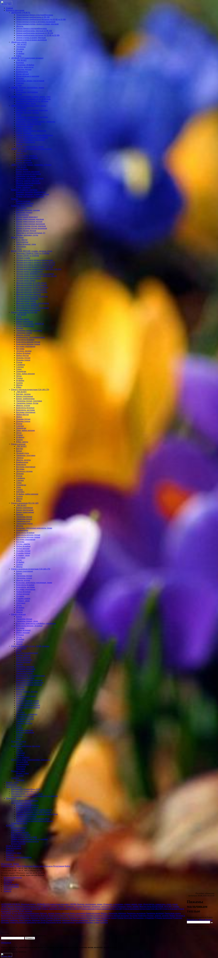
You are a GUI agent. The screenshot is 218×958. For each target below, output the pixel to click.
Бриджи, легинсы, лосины (27, 112)
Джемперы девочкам (25, 666)
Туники (19, 378)
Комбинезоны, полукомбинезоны (30, 337)
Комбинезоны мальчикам (27, 158)
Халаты (19, 383)
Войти (16, 864)
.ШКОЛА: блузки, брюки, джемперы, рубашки (31, 165)
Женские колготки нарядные (28, 294)
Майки (19, 417)
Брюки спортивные (24, 321)
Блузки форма (22, 169)
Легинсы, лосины (23, 351)
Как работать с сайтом (20, 834)
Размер (210, 917)
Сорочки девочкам (24, 723)
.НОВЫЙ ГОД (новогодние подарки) (27, 58)
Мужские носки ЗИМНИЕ (27, 305)
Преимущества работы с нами (24, 837)
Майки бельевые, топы (26, 244)
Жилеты (19, 26)
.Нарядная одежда (18, 42)
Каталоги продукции (15, 10)
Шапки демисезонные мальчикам (30, 224)
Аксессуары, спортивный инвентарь (32, 110)
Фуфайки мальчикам (25, 732)
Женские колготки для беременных (31, 290)
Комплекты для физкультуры (28, 124)
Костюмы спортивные (25, 346)
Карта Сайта (38, 866)
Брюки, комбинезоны (25, 399)
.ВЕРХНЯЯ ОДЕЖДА (20, 12)
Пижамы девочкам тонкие (27, 703)
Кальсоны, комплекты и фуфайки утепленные (36, 623)
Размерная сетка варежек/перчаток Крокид (34, 821)
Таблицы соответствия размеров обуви (33, 819)
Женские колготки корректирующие (31, 292)
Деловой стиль (22, 453)
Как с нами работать (20, 832)
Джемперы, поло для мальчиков (30, 178)
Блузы (18, 317)
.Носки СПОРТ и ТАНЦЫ (27, 255)
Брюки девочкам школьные (28, 171)
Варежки (20, 62)
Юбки (18, 56)
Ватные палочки (23, 201)
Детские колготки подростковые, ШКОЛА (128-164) (38, 269)
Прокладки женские (25, 203)
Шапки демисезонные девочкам (30, 219)
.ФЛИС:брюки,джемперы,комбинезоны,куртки (31, 149)
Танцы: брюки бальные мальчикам (31, 131)
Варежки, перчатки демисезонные (31, 192)
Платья (19, 51)
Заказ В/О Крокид (14, 787)
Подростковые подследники (28, 310)
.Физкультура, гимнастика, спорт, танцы (28, 106)
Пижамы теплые (23, 358)
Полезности (11, 798)
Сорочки (20, 83)
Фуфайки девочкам (24, 730)
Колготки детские (24, 69)
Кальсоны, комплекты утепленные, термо (34, 582)
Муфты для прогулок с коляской (30, 196)
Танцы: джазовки (23, 133)
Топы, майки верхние (25, 374)
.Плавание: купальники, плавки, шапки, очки (30, 96)
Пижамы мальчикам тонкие (28, 707)
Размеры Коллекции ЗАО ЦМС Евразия (33, 812)
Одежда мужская (18, 614)
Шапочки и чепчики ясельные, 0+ (30, 233)
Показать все (192, 920)
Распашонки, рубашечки (26, 714)
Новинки (10, 850)
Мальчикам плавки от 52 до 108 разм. (32, 101)
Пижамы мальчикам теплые (28, 705)
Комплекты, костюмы (25, 410)
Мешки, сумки (22, 773)
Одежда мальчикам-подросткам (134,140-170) (30, 569)
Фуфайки (20, 53)
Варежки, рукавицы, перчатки (24, 190)
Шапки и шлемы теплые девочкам (31, 226)
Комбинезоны (22, 72)
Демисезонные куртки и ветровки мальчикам (35, 22)
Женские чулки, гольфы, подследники (32, 303)
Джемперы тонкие (24, 333)
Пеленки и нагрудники (26, 696)
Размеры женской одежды (27, 807)
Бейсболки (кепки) (24, 212)
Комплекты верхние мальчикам (29, 682)
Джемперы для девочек (26, 176)
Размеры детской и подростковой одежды (34, 810)
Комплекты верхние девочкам (29, 680)
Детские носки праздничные (28, 278)
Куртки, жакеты (23, 544)
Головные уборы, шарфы (22, 205)
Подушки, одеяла (18, 741)
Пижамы (20, 78)
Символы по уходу (19, 823)
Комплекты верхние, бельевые (29, 626)
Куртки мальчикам (24, 162)
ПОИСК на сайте (13, 846)
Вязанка (19, 328)
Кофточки (20, 689)
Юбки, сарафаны (23, 187)
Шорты (19, 144)
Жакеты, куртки (23, 335)
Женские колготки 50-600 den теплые (32, 287)
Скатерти (15, 778)
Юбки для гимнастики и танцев (30, 146)
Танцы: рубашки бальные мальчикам (32, 137)
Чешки (19, 94)
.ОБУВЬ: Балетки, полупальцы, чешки (27, 87)
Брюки (19, 451)
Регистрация (6, 864)
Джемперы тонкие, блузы (27, 403)
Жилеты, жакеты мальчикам (28, 183)
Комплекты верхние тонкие (28, 344)
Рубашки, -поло (23, 555)
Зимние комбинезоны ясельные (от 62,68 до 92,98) (38, 35)
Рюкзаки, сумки (18, 771)
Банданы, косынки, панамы (28, 210)
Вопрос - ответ (12, 782)
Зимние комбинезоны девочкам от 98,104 (34, 31)
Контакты (10, 859)
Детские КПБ (22, 762)
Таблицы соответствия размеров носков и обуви (37, 814)
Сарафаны (20, 364)
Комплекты (21, 464)
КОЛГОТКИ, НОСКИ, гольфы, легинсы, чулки (31, 251)
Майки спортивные (24, 126)
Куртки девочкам (23, 160)
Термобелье (21, 371)
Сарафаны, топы (23, 721)
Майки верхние (23, 548)
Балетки (19, 90)
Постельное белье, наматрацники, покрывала (30, 760)
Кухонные (20, 753)
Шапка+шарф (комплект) (27, 217)
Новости (9, 855)
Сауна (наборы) (23, 757)
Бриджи (19, 448)
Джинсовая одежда (24, 523)
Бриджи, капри (22, 319)
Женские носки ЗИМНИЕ (27, 299)
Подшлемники (22, 215)
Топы (18, 487)
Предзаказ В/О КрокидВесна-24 (25, 791)
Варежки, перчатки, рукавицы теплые (32, 194)
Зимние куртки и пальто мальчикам (31, 40)
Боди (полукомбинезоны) (27, 653)
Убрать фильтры (205, 920)
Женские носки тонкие (26, 301)
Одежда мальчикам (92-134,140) (24, 503)
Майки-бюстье (22, 355)
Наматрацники (22, 764)
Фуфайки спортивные (25, 142)
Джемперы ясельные (25, 671)
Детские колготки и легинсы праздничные (34, 260)
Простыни (20, 769)
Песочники (21, 698)
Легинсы (20, 49)
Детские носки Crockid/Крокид (29, 271)
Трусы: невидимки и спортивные (30, 140)
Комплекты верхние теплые (28, 342)
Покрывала (21, 766)
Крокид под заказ (13, 853)
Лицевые (20, 755)
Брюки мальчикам (24, 660)
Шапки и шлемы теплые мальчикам (31, 228)
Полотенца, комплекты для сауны (25, 746)
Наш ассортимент (13, 848)
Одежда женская (18, 444)
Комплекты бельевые (25, 339)
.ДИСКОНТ (21, 44)
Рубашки (20, 635)
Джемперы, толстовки (25, 455)
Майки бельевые (23, 353)
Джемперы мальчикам (25, 669)
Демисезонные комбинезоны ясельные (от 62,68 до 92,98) (41, 19)
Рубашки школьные (24, 185)
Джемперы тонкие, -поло (27, 621)
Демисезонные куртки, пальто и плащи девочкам (37, 24)
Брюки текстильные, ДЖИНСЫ (30, 324)
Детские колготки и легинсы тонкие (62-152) (35, 265)
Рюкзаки (20, 775)
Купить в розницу (19, 828)
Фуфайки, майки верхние (27, 494)
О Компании (11, 785)
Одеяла (19, 744)
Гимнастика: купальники (27, 119)
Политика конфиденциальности (25, 841)
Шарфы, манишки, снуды (27, 235)
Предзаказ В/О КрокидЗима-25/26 (25, 789)
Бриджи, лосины (23, 394)
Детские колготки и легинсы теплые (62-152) (35, 262)
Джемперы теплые (24, 517)
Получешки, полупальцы (27, 92)
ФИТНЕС (20, 492)
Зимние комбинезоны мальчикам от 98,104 (34, 33)
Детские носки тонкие (25, 280)
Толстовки (20, 557)
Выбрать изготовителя (196, 917)
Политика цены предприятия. (19, 857)
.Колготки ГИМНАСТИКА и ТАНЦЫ (32, 253)
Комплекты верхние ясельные (29, 685)
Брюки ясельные (23, 662)
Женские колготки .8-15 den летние (31, 283)
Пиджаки (20, 596)
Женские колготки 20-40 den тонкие (31, 285)
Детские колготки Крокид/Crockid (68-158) (34, 267)
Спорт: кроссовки (24, 128)
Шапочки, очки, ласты (26, 103)
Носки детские (22, 74)
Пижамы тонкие (23, 360)
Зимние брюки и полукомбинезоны (31, 28)
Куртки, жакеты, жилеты (27, 691)
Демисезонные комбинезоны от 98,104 (32, 17)
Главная (9, 8)
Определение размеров (21, 803)
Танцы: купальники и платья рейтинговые (34, 135)
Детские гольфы (23, 258)
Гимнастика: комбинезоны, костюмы (32, 117)
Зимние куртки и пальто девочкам (31, 37)
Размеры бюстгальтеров (26, 816)
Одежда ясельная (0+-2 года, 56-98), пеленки (30, 646)
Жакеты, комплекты (24, 67)
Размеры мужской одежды (27, 805)
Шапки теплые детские (26, 230)
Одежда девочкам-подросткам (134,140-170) (30, 389)
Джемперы (20, 47)
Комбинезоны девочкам (26, 156)
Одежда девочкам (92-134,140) (24, 312)
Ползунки (20, 712)
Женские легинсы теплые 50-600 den (32, 296)
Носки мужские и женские (27, 76)
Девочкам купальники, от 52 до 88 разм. (33, 99)
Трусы (19, 249)
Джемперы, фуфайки (25, 65)
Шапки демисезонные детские (29, 221)
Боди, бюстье (22, 240)
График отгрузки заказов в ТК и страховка (29, 839)
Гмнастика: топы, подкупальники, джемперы (35, 121)
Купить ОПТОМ (18, 844)
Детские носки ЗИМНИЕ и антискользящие (35, 274)
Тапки (19, 85)
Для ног (19, 750)
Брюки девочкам (23, 657)
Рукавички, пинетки (25, 719)
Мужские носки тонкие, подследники (32, 308)
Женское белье (17, 237)
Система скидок (18, 830)
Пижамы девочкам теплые (27, 701)
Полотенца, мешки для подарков (30, 81)
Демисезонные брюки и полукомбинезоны (34, 15)
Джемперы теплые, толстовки (29, 330)
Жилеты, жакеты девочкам (27, 181)
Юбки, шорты (22, 442)
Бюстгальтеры (22, 242)
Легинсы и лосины (24, 471)
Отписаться (6, 942)
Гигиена (14, 199)
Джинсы (19, 458)
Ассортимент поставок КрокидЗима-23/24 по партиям (34, 796)
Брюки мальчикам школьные (28, 174)
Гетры (18, 115)
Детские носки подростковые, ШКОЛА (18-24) (36, 276)
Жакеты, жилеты (23, 460)
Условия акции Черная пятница (24, 800)
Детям (18, 748)
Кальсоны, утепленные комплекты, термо (34, 528)
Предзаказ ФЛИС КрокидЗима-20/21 (27, 794)
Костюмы (20, 349)
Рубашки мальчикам (25, 716)
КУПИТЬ (10, 825)
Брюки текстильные (24, 510)
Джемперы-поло (23, 521)
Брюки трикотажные (25, 326)
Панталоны (21, 246)
